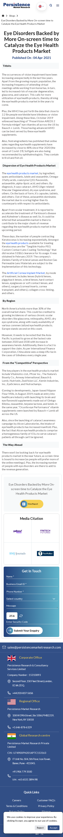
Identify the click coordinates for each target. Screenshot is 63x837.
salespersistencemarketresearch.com (34, 647)
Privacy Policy (46, 805)
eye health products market (22, 173)
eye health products (17, 243)
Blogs (12, 15)
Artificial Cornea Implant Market (26, 272)
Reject (40, 827)
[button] (54, 599)
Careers (16, 800)
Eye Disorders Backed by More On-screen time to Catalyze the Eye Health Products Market (27, 22)
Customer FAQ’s (46, 800)
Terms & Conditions (17, 805)
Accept (53, 827)
